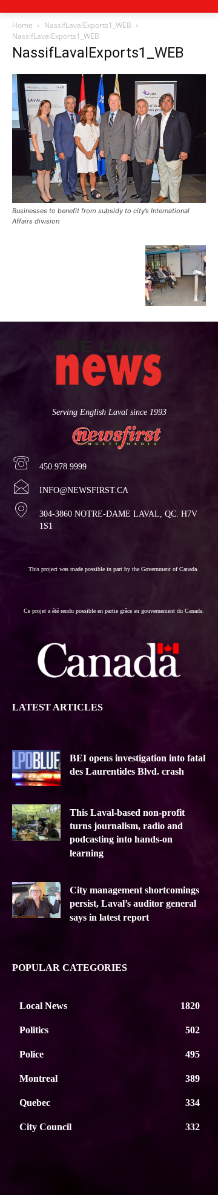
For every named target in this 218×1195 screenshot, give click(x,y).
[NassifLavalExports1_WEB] (109, 199)
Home (22, 25)
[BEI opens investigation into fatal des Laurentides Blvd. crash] (36, 768)
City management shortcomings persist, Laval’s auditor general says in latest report (134, 903)
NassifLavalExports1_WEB (87, 25)
